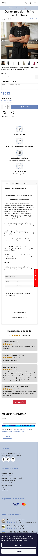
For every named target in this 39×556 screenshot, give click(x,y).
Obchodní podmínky (8, 476)
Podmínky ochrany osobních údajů (12, 478)
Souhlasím (18, 551)
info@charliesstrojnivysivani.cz (11, 453)
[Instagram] (8, 459)
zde (26, 540)
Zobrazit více (19, 402)
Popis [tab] (6, 183)
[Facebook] (4, 459)
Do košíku (26, 107)
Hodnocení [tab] (15, 183)
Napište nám (5, 490)
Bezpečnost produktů (8, 481)
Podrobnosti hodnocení (30, 19)
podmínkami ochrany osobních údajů (13, 431)
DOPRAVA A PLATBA (7, 473)
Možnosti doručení (6, 100)
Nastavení (18, 545)
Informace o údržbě (7, 483)
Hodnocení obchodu (19, 330)
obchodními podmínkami (23, 429)
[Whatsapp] (13, 459)
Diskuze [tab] (26, 183)
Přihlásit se (7, 436)
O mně (3, 488)
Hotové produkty (7, 485)
